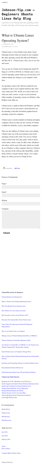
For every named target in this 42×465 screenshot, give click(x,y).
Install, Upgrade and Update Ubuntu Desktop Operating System (20, 384)
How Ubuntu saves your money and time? (14, 311)
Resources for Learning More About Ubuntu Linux (16, 320)
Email (4, 192)
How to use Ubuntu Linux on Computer (13, 331)
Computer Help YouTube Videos (11, 453)
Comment (5, 209)
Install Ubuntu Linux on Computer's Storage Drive (16, 352)
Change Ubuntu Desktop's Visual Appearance (15, 388)
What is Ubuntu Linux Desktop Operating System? (16, 301)
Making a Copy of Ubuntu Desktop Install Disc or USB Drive (19, 336)
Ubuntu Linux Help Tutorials (10, 377)
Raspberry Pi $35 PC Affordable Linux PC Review (16, 381)
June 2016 (5, 436)
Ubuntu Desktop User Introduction (12, 297)
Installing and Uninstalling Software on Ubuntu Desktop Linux (20, 363)
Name (4, 183)
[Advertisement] (21, 265)
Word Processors (6, 420)
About (3, 446)
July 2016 (5, 432)
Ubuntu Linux (6, 413)
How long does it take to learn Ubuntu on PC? (15, 315)
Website (4, 200)
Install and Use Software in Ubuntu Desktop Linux (16, 386)
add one (17, 168)
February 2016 (6, 439)
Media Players (6, 409)
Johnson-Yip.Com (7, 462)
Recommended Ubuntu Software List (12, 368)
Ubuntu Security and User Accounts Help (14, 393)
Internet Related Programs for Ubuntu (12, 391)
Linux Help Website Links (9, 397)
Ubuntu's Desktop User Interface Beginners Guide (16, 340)
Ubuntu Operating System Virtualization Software (16, 395)
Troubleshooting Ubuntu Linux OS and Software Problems (19, 372)
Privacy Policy (6, 448)
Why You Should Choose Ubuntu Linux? (14, 306)
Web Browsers (6, 417)
